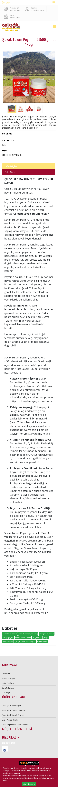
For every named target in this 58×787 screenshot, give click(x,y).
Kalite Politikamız (8, 683)
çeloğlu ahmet (8, 641)
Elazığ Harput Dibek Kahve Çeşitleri (15, 725)
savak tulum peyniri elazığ (28, 634)
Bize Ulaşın (6, 693)
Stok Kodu (7, 133)
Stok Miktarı (8, 140)
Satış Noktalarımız (8, 688)
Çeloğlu (46, 638)
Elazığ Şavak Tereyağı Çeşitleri (13, 715)
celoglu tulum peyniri (23, 638)
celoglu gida (37, 638)
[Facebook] (5, 749)
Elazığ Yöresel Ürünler (10, 720)
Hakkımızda (6, 674)
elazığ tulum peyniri (47, 634)
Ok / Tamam (29, 784)
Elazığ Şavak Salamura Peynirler (13, 710)
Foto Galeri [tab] (10, 172)
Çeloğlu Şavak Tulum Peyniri (25, 641)
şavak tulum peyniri (10, 634)
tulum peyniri (42, 641)
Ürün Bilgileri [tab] (11, 166)
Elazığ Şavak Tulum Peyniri (11, 706)
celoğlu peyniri (8, 638)
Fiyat (4, 150)
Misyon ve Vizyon (8, 678)
